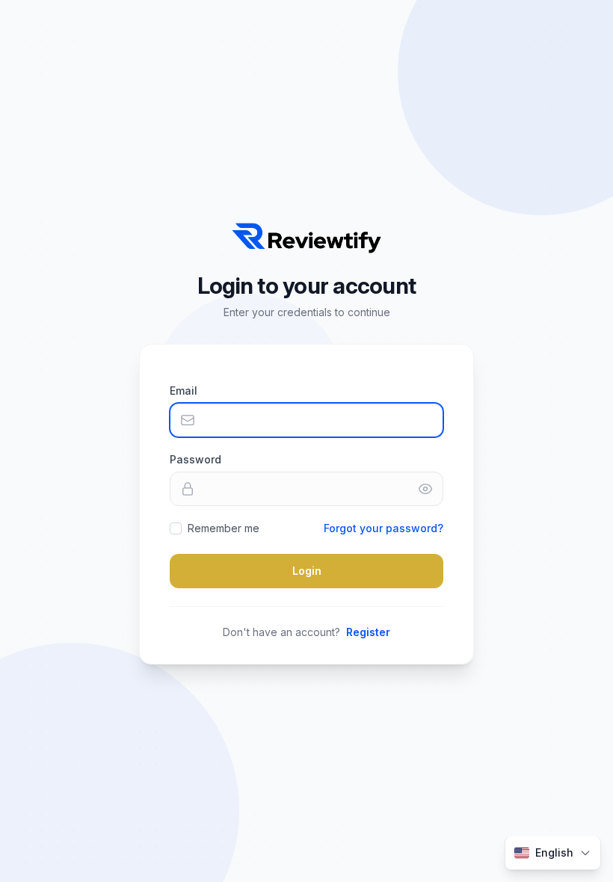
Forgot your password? (383, 528)
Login (306, 570)
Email (183, 390)
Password (195, 459)
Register (368, 632)
